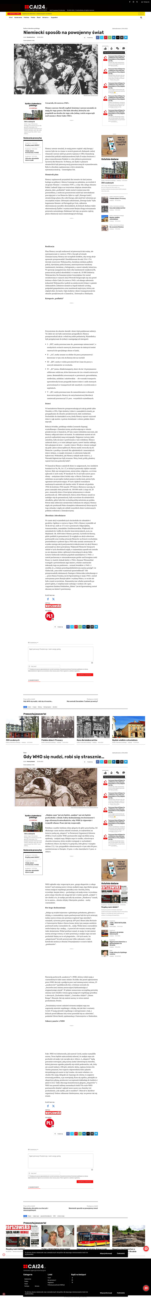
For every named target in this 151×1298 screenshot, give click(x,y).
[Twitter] (137, 2)
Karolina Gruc (31, 37)
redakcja (119, 180)
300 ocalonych (29, 122)
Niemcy (40, 707)
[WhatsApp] (110, 37)
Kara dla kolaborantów (117, 208)
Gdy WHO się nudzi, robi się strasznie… (38, 701)
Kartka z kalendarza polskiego (31, 28)
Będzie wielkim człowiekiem (115, 218)
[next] (142, 14)
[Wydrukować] (122, 37)
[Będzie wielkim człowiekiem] (104, 218)
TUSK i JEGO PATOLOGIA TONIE (32, 152)
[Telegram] (126, 37)
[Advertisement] (71, 133)
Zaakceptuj (121, 1293)
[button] (141, 17)
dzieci (29, 707)
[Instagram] (133, 2)
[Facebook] (130, 2)
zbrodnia (55, 707)
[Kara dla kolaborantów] (104, 209)
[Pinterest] (105, 37)
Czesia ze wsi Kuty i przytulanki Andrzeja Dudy (35, 14)
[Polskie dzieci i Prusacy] (104, 199)
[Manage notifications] (3, 1294)
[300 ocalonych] (33, 115)
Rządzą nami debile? (32, 145)
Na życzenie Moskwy (117, 227)
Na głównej (28, 143)
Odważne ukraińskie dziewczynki (32, 159)
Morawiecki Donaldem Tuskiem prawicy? (82, 701)
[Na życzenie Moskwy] (104, 228)
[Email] (118, 37)
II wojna (34, 707)
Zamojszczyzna (47, 707)
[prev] (140, 14)
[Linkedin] (114, 37)
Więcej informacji (106, 1293)
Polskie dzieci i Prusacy (118, 198)
